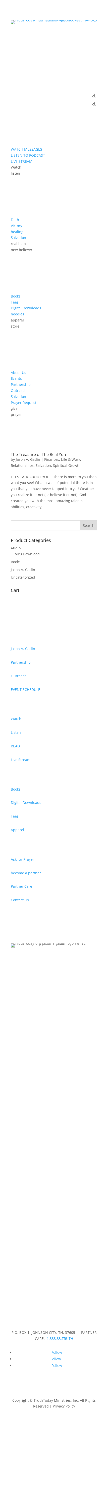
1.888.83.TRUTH (60, 1338)
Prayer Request (23, 402)
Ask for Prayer (22, 859)
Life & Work (70, 459)
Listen (16, 732)
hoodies (17, 314)
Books (16, 296)
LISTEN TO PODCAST (28, 155)
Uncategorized (23, 577)
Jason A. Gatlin (28, 459)
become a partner (26, 873)
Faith (15, 219)
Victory (16, 225)
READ (15, 746)
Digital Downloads (26, 308)
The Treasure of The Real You (38, 454)
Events (16, 378)
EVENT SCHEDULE (25, 689)
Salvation (18, 237)
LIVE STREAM (21, 161)
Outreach (19, 390)
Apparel (17, 829)
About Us (18, 372)
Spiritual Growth (67, 465)
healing (17, 231)
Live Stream (20, 759)
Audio (16, 548)
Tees (15, 302)
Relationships (22, 465)
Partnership (21, 384)
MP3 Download (27, 554)
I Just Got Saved (54, 43)
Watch (16, 718)
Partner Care (21, 886)
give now (54, 30)
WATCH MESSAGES (26, 149)
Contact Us (20, 900)
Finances (51, 459)
